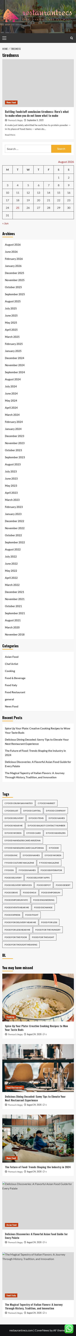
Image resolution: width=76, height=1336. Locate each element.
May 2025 (11, 322)
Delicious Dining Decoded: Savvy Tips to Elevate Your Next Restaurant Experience (37, 741)
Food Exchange (43, 907)
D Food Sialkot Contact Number (46, 825)
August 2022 (13, 549)
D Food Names (57, 818)
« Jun (5, 223)
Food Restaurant (15, 692)
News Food (11, 102)
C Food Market (46, 803)
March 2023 (12, 499)
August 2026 (13, 244)
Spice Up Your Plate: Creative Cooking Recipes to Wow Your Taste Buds (37, 730)
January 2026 (13, 265)
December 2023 (14, 436)
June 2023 (11, 478)
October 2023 (13, 450)
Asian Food (12, 656)
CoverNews (42, 1330)
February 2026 (14, 258)
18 (17, 200)
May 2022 (11, 570)
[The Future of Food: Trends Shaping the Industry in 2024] (38, 1139)
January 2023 (13, 514)
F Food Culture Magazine (19, 862)
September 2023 (15, 457)
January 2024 (13, 428)
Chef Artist (11, 663)
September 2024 (15, 372)
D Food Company (56, 810)
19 (28, 200)
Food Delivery (13, 877)
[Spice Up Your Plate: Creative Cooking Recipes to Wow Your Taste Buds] (38, 997)
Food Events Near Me (17, 907)
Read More (10, 134)
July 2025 (11, 308)
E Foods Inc (11, 855)
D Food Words (13, 833)
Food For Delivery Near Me (20, 922)
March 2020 (12, 627)
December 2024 (14, 358)
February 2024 (14, 421)
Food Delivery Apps (38, 877)
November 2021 (15, 599)
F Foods (9, 870)
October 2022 (13, 535)
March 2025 (12, 336)
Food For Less (49, 922)
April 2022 (11, 577)
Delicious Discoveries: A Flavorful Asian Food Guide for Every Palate (38, 764)
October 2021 (13, 606)
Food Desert (63, 885)
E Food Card (34, 833)
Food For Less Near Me (17, 929)
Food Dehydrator (51, 870)
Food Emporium (50, 892)
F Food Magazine (49, 862)
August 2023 (13, 464)
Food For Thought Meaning (21, 944)
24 (7, 207)
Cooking (10, 671)
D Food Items (36, 818)
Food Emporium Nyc (16, 900)
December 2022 (14, 521)
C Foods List (11, 810)
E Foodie (54, 848)
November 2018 (15, 634)
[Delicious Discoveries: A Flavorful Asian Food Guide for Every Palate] (38, 1205)
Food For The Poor (16, 937)
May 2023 (11, 485)
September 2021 (15, 613)
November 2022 (15, 528)
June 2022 (11, 563)
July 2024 (11, 386)
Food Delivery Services (18, 885)
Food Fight (31, 915)
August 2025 (13, 301)
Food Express (12, 915)
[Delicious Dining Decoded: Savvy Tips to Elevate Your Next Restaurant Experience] (38, 1068)
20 (38, 200)
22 (58, 200)
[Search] (71, 38)
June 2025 (11, 315)
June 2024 (11, 393)
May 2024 (11, 400)
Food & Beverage (15, 678)
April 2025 (11, 329)
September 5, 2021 (35, 120)
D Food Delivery (14, 818)
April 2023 (11, 492)
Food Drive (11, 892)
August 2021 (13, 620)
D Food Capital (32, 810)
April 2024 (11, 407)
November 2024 (15, 365)
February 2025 (14, 343)
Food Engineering (43, 900)
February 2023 (14, 506)
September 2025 (15, 294)
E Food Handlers (55, 833)
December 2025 (14, 273)
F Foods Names (27, 870)
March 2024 (12, 414)
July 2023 (11, 471)
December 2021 (14, 591)
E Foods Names (31, 855)
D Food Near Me (14, 825)
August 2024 (13, 379)
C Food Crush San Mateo (19, 803)
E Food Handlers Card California (24, 848)
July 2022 (11, 556)
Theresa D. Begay (15, 120)
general (9, 699)
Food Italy (11, 685)
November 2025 (15, 280)
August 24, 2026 (34, 1034)
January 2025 (13, 350)
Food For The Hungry (47, 929)
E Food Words (53, 855)
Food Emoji (29, 892)
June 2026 (11, 251)
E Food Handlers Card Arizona (23, 840)
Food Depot (44, 885)
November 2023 (15, 443)
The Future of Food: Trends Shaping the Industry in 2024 (35, 753)
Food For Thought (43, 937)
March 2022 (12, 584)
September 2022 (15, 542)
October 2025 (13, 287)
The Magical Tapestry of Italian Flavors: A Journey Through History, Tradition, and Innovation (35, 775)
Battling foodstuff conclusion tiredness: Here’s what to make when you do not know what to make (37, 114)
